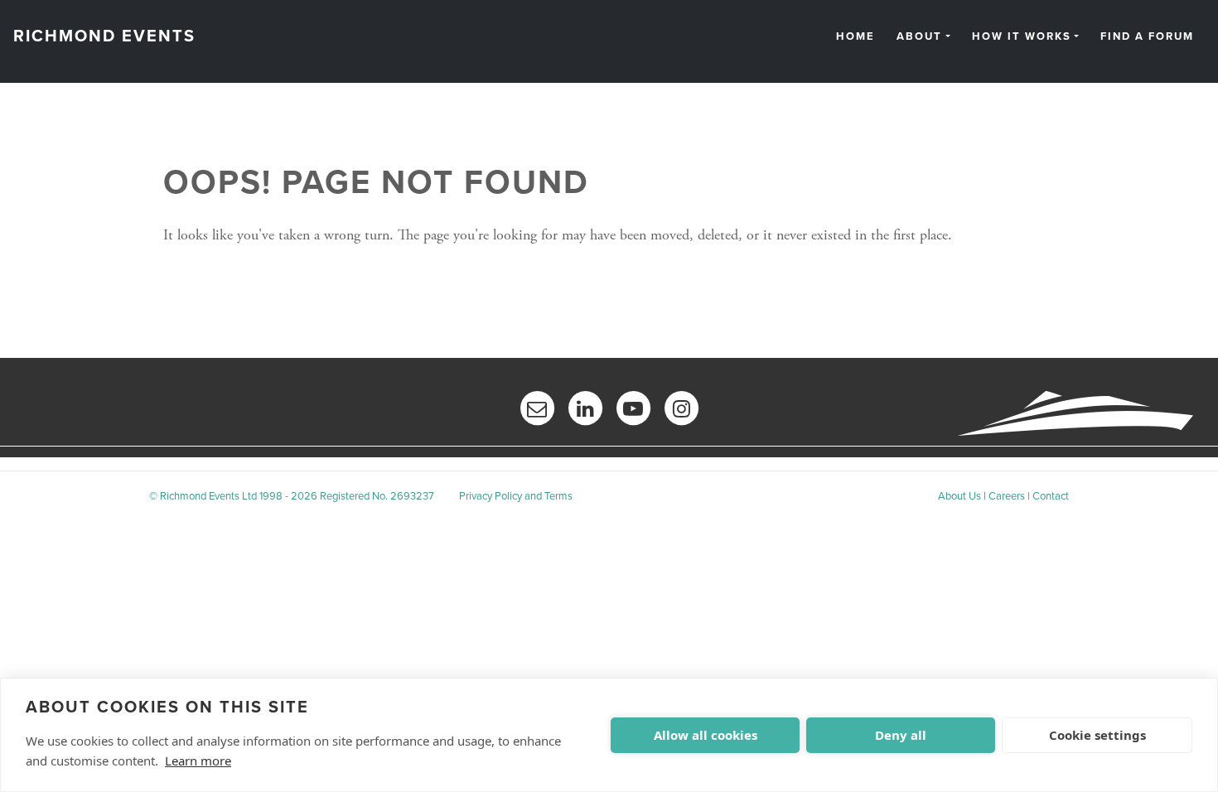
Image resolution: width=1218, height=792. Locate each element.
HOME (855, 37)
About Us (959, 496)
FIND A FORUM (1147, 37)
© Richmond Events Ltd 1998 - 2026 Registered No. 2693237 (291, 496)
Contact (1050, 496)
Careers (1006, 496)
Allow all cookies (705, 735)
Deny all (900, 735)
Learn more (198, 760)
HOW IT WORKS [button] (1021, 37)
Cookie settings (1097, 735)
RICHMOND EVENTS (104, 36)
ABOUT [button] (919, 37)
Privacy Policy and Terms (516, 496)
